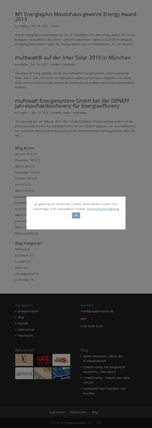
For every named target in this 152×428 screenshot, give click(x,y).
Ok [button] (76, 215)
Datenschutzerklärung (103, 209)
